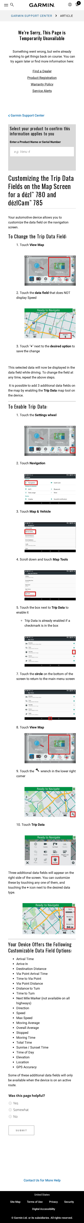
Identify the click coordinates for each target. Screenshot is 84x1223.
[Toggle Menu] (2, 4)
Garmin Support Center (31, 15)
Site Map (15, 1201)
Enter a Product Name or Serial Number (35, 142)
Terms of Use (35, 1201)
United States (42, 1194)
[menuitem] (12, 5)
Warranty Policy (42, 84)
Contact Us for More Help (42, 1180)
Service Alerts (42, 91)
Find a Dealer (42, 71)
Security (69, 1201)
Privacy (53, 1201)
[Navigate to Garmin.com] (42, 5)
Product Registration (42, 78)
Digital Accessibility (43, 1209)
